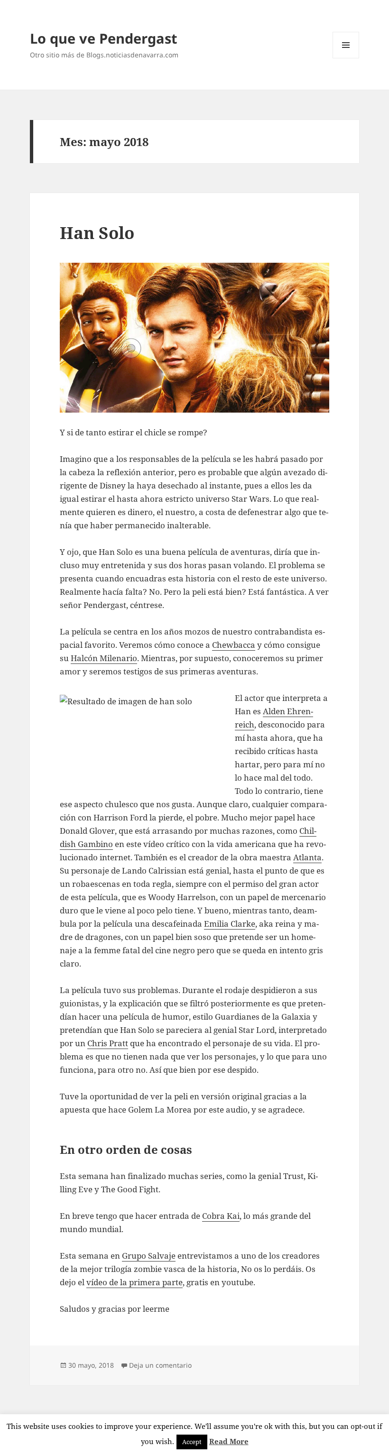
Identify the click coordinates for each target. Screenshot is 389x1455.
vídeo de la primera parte (134, 1282)
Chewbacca (233, 644)
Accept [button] (192, 1441)
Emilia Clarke (229, 923)
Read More (229, 1441)
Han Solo (97, 232)
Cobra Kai (221, 1215)
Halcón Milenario (104, 658)
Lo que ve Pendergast (103, 38)
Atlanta (307, 857)
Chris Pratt (107, 1043)
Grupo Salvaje (149, 1255)
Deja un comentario (160, 1365)
